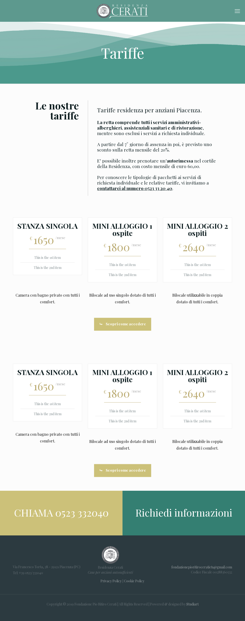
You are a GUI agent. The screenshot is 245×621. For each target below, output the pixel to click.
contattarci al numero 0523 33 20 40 (134, 188)
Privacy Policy (111, 581)
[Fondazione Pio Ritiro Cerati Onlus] (122, 11)
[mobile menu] (237, 11)
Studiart (192, 604)
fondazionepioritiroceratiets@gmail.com (201, 567)
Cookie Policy (134, 581)
